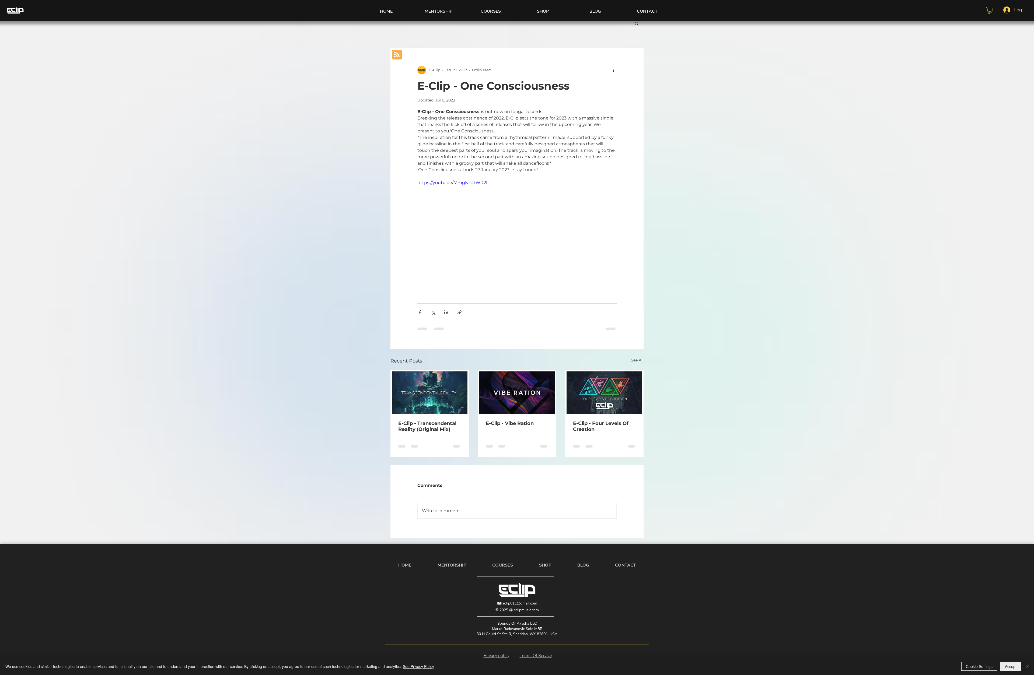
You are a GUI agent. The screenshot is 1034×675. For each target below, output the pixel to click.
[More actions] (613, 70)
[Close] (1027, 666)
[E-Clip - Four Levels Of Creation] (604, 392)
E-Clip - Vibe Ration (510, 423)
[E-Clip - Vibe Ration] (517, 392)
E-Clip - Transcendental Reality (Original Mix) (427, 426)
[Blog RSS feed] (397, 55)
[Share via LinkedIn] (446, 312)
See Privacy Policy (418, 666)
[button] (990, 10)
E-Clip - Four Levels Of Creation (600, 426)
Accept (1010, 666)
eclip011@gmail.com (520, 603)
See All (637, 360)
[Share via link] (459, 312)
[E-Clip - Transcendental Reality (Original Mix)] (429, 392)
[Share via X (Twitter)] (433, 312)
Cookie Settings (979, 666)
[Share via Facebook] (419, 312)
